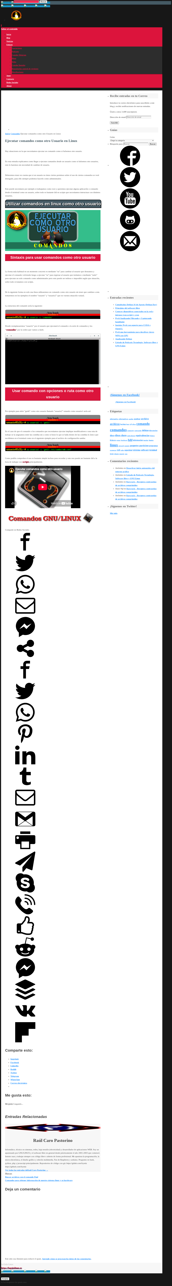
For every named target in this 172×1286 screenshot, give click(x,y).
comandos (118, 430)
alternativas (123, 419)
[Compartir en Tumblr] (25, 786)
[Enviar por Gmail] (25, 828)
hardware (124, 440)
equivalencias (143, 435)
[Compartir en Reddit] (25, 956)
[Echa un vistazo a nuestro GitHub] (130, 229)
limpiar (151, 440)
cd (131, 424)
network (121, 446)
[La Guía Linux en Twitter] (39, 1271)
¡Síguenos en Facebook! (125, 395)
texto (112, 454)
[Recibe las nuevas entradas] (47, 1271)
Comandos (15, 134)
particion (143, 445)
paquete (127, 446)
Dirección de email (118, 117)
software (145, 450)
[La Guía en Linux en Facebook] (29, 1271)
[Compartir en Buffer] (25, 999)
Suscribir (114, 123)
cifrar (134, 424)
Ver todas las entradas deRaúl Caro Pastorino (26, 1170)
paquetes (134, 445)
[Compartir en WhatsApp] (25, 594)
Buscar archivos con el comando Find (21, 1177)
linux (114, 445)
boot (127, 424)
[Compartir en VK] (25, 1020)
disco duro (121, 435)
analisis (131, 419)
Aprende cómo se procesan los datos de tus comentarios (66, 1259)
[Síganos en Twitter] (130, 187)
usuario (121, 454)
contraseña (137, 430)
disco (112, 435)
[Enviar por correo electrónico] (25, 615)
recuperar (113, 450)
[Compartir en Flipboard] (25, 1042)
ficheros (113, 440)
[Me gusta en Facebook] (25, 935)
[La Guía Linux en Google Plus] (17, 1271)
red (118, 450)
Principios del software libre (127, 308)
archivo (145, 418)
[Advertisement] (55, 111)
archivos (115, 423)
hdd (130, 439)
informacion (138, 440)
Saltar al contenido (9, 29)
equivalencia (131, 435)
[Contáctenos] (130, 250)
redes (122, 450)
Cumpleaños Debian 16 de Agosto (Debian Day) (136, 305)
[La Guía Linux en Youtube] (6, 1271)
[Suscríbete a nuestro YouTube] (130, 208)
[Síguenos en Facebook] (130, 165)
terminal (153, 450)
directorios (153, 430)
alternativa (114, 419)
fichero (152, 435)
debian (145, 430)
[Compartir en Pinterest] (25, 743)
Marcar (8, 1173)
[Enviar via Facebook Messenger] (25, 636)
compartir (130, 430)
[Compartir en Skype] (25, 892)
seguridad (128, 450)
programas (153, 446)
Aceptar (5, 1279)
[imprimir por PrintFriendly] (25, 850)
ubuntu (116, 454)
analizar (137, 419)
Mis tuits (113, 513)
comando (143, 423)
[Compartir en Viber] (25, 914)
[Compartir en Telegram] (25, 871)
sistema (136, 450)
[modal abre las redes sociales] (25, 658)
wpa (126, 454)
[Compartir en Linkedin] (25, 764)
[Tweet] (25, 572)
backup (123, 424)
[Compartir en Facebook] (25, 551)
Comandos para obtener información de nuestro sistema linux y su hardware (39, 1180)
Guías (112, 137)
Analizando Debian (123, 339)
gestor (119, 440)
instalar (145, 440)
